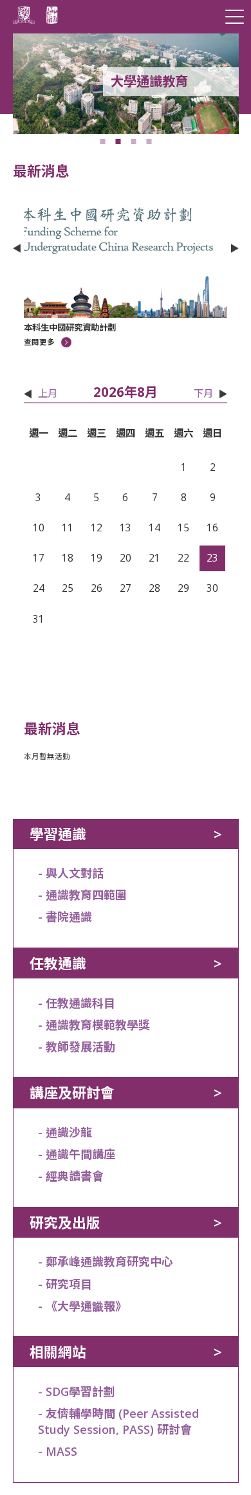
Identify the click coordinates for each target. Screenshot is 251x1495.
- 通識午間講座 (76, 1154)
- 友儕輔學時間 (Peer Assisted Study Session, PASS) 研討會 (118, 1421)
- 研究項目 (65, 1284)
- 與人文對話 (71, 873)
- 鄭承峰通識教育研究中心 (105, 1261)
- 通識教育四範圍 (82, 895)
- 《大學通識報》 (82, 1306)
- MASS (57, 1451)
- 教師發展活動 (76, 1046)
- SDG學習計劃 (76, 1391)
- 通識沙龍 (65, 1132)
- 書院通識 (65, 916)
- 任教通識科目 (76, 1003)
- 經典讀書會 (71, 1176)
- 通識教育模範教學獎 (94, 1024)
